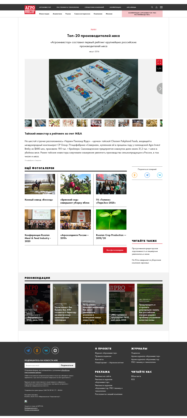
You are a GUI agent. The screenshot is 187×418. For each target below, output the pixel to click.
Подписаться (67, 365)
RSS (133, 379)
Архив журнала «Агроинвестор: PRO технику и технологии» (145, 360)
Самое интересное (82, 14)
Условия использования (32, 410)
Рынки (68, 14)
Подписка (135, 353)
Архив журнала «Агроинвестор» (145, 356)
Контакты (99, 359)
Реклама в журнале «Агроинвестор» (103, 380)
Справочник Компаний (94, 7)
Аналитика (57, 14)
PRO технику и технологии (68, 7)
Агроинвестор (45, 7)
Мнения (109, 14)
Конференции (115, 7)
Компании (98, 14)
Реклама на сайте (103, 376)
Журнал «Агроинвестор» (106, 353)
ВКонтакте (136, 376)
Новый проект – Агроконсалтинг (109, 362)
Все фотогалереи (115, 250)
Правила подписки (103, 356)
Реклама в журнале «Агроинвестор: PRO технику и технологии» (109, 388)
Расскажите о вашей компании (108, 394)
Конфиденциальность (31, 408)
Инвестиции (44, 14)
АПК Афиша (131, 7)
